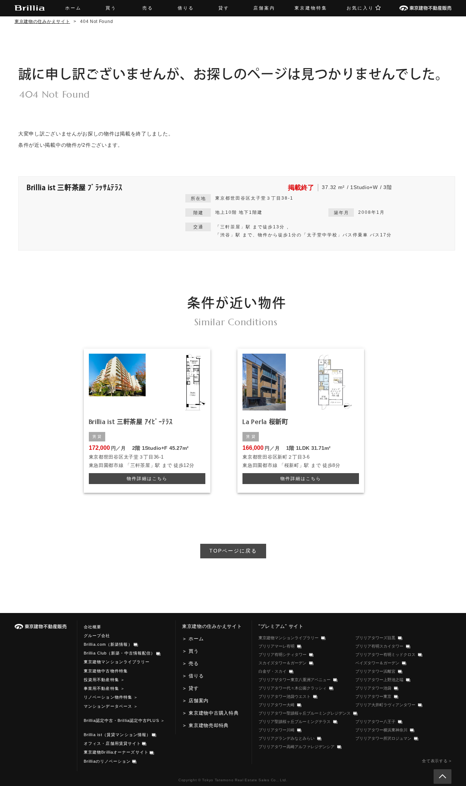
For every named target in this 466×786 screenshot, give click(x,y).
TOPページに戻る (233, 551)
